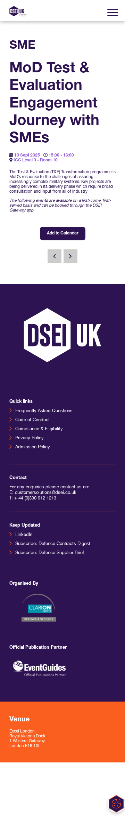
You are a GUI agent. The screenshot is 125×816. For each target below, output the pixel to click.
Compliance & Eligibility (39, 429)
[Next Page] (70, 256)
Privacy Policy (29, 438)
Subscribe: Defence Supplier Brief (49, 553)
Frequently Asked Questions (44, 411)
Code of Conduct (32, 420)
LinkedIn (23, 535)
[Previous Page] (54, 256)
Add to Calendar (62, 233)
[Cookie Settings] (116, 804)
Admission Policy (32, 447)
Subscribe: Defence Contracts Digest (52, 544)
